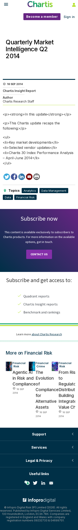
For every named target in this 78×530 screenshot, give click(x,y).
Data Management (53, 190)
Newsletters (51, 483)
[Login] (73, 4)
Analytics (30, 190)
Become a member (42, 16)
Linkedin (43, 483)
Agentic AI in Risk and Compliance (24, 378)
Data (8, 197)
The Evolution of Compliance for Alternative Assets (47, 390)
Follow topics (27, 483)
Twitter (35, 483)
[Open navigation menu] (4, 4)
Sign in (69, 17)
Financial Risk (25, 197)
